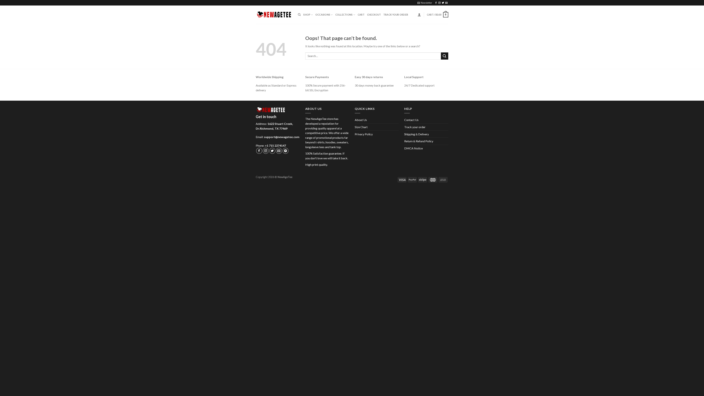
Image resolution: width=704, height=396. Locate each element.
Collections (344, 14)
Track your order (395, 14)
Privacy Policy (364, 134)
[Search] (299, 14)
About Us (361, 120)
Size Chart (361, 127)
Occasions (322, 14)
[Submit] (444, 56)
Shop (306, 14)
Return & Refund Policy (418, 141)
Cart (361, 14)
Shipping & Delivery (416, 134)
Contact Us (411, 120)
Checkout (374, 14)
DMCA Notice (413, 148)
